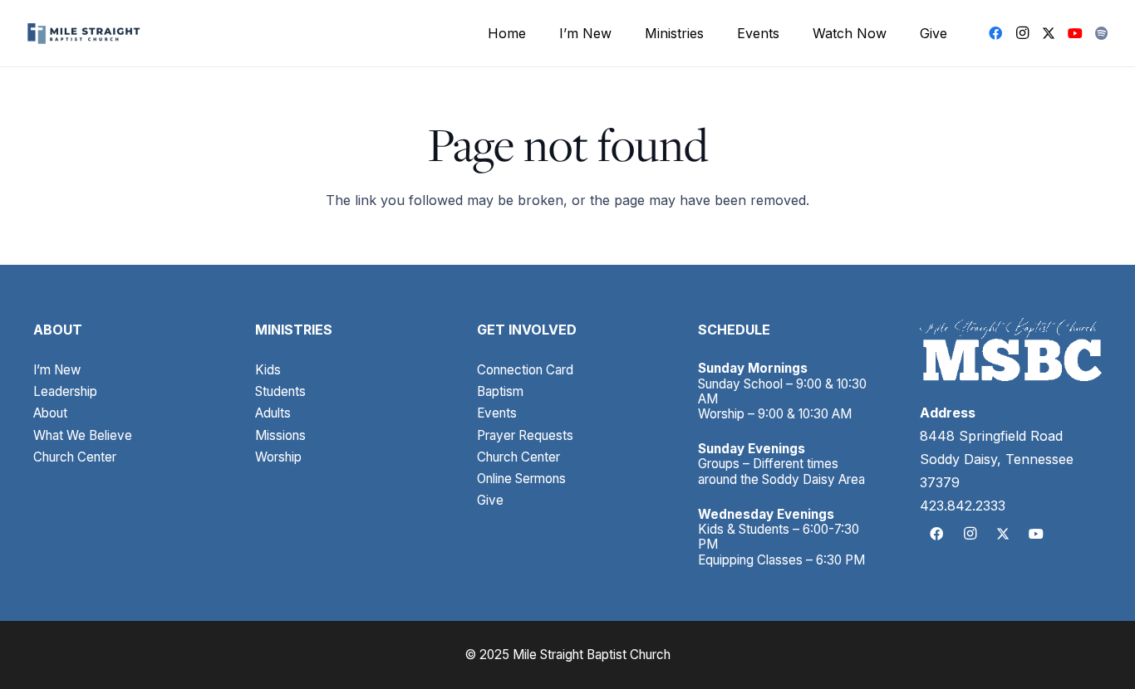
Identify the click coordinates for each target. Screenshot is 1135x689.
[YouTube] (1075, 33)
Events (497, 413)
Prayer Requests (525, 435)
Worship (278, 457)
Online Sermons (521, 478)
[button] (620, 33)
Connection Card (525, 370)
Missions (280, 435)
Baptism (500, 391)
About (50, 413)
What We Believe (82, 435)
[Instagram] (1022, 33)
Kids (268, 370)
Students (280, 391)
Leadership (65, 391)
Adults (273, 413)
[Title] (1101, 33)
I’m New (57, 370)
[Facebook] (995, 33)
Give (490, 500)
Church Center (74, 457)
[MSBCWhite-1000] (1011, 349)
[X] (1048, 33)
